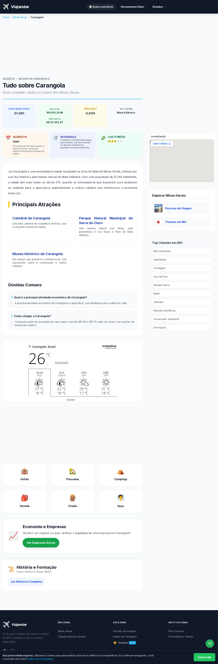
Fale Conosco (176, 631)
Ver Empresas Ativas (41, 542)
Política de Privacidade (40, 658)
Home (6, 17)
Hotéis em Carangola (125, 636)
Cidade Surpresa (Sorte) (72, 636)
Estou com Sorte (101, 6)
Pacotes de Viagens (124, 631)
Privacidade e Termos (180, 636)
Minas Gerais (20, 17)
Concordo (204, 657)
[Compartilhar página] (210, 644)
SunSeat (124, 642)
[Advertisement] (109, 46)
